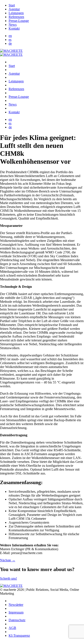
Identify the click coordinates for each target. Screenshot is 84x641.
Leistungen (16, 13)
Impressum (16, 612)
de (10, 43)
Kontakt (14, 28)
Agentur (14, 9)
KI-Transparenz (19, 635)
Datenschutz (17, 620)
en (10, 36)
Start (12, 5)
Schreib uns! (8, 578)
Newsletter (16, 604)
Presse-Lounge (19, 21)
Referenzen (16, 17)
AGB (12, 628)
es (10, 39)
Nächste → (7, 560)
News (13, 24)
